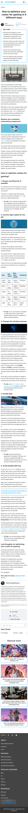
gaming (17, 576)
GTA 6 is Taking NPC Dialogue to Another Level (14, 660)
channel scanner (9, 386)
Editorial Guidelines (6, 757)
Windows (3, 785)
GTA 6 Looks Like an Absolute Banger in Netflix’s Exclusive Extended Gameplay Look (14, 681)
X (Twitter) (12, 735)
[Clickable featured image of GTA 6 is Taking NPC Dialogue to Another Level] (14, 650)
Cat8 (12, 240)
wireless (3, 141)
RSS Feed (3, 792)
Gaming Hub (12, 57)
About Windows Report (7, 743)
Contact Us (4, 746)
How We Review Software (7, 766)
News (2, 773)
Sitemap (3, 795)
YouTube (16, 735)
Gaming (3, 7)
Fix (1, 776)
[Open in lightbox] (14, 128)
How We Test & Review (7, 763)
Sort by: (15, 633)
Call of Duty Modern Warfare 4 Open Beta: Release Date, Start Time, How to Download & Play (14, 703)
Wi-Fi (21, 196)
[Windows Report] (10, 2)
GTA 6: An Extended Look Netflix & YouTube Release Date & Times (14, 724)
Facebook (8, 735)
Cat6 (2, 260)
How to (3, 779)
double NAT (12, 469)
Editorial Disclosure (6, 760)
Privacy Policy (4, 798)
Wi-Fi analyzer (16, 384)
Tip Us (2, 749)
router (14, 111)
